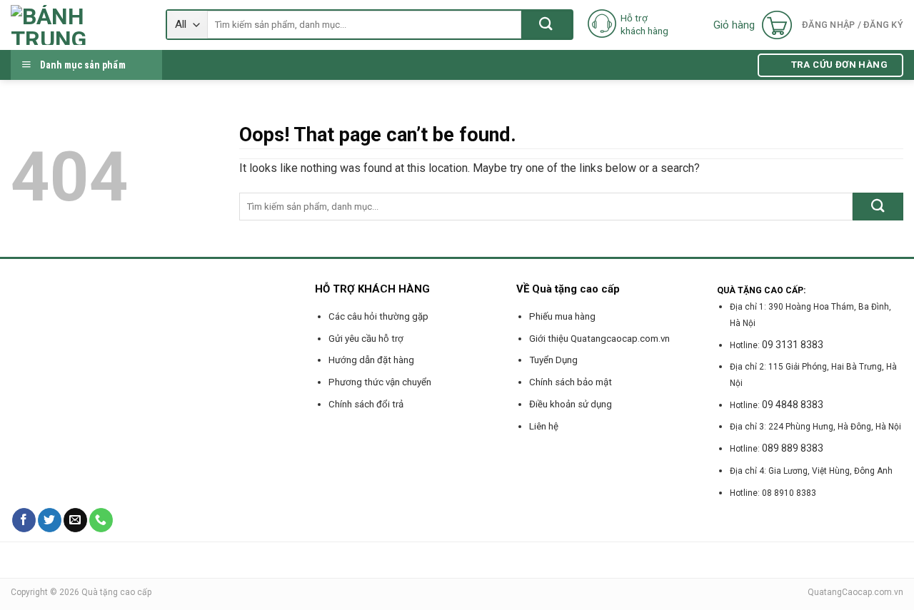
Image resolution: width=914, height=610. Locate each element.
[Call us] (101, 520)
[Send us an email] (75, 520)
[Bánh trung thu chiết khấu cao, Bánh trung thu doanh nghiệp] (77, 25)
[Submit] (546, 25)
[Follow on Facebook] (24, 520)
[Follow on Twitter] (49, 520)
